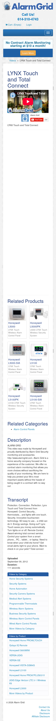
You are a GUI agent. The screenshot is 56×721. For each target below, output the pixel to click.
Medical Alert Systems (20, 598)
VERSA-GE (14, 660)
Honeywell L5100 (17, 670)
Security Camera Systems (22, 593)
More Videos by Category (21, 628)
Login (29, 24)
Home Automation (18, 588)
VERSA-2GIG (16, 655)
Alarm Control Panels (24, 429)
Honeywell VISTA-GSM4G (22, 665)
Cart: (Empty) (14, 24)
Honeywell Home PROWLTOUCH (25, 640)
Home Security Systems (21, 578)
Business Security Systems (22, 613)
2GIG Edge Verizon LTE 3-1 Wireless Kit (27, 682)
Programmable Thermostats (23, 603)
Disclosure (45, 713)
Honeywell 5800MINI (19, 650)
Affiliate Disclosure (41, 716)
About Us (45, 710)
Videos (12, 60)
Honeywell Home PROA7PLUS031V (27, 675)
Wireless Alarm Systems (21, 608)
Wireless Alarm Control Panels (24, 618)
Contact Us (44, 707)
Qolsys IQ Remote (18, 645)
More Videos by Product (21, 693)
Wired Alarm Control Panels (23, 623)
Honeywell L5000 (17, 688)
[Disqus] (28, 172)
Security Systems (17, 583)
